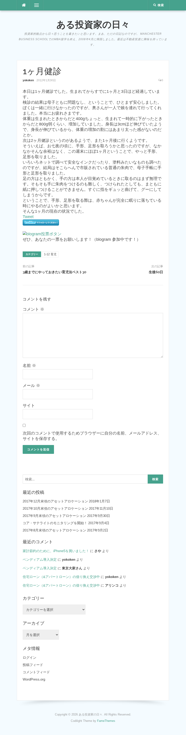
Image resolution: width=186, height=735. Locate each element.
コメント (33, 309)
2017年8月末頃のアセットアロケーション (54, 530)
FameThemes (106, 721)
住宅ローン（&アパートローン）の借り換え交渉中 (61, 577)
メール (31, 385)
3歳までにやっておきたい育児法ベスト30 (54, 272)
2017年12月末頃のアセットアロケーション (55, 501)
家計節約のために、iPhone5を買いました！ (56, 551)
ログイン (29, 657)
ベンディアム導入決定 (40, 559)
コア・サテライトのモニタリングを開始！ (55, 523)
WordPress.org (34, 679)
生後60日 (156, 272)
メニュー (36, 5)
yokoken (28, 80)
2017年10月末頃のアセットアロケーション (55, 508)
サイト (29, 405)
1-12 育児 (50, 254)
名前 (29, 365)
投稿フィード (33, 665)
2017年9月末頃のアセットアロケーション (54, 516)
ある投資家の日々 (93, 24)
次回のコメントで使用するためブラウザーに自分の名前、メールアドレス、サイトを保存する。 (92, 436)
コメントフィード (36, 672)
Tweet (28, 216)
